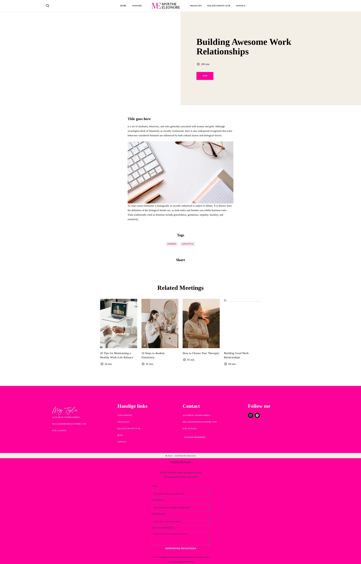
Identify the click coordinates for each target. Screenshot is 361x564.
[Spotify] (257, 415)
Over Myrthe (124, 415)
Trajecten (196, 6)
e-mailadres (157, 499)
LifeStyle (187, 244)
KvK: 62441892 (59, 430)
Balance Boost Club (218, 6)
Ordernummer (159, 513)
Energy (172, 244)
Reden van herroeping (163, 527)
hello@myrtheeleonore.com (69, 424)
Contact (241, 6)
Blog (120, 435)
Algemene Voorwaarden (66, 417)
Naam (155, 485)
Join (204, 76)
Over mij (137, 6)
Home (123, 6)
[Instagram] (250, 415)
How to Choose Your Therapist (201, 353)
